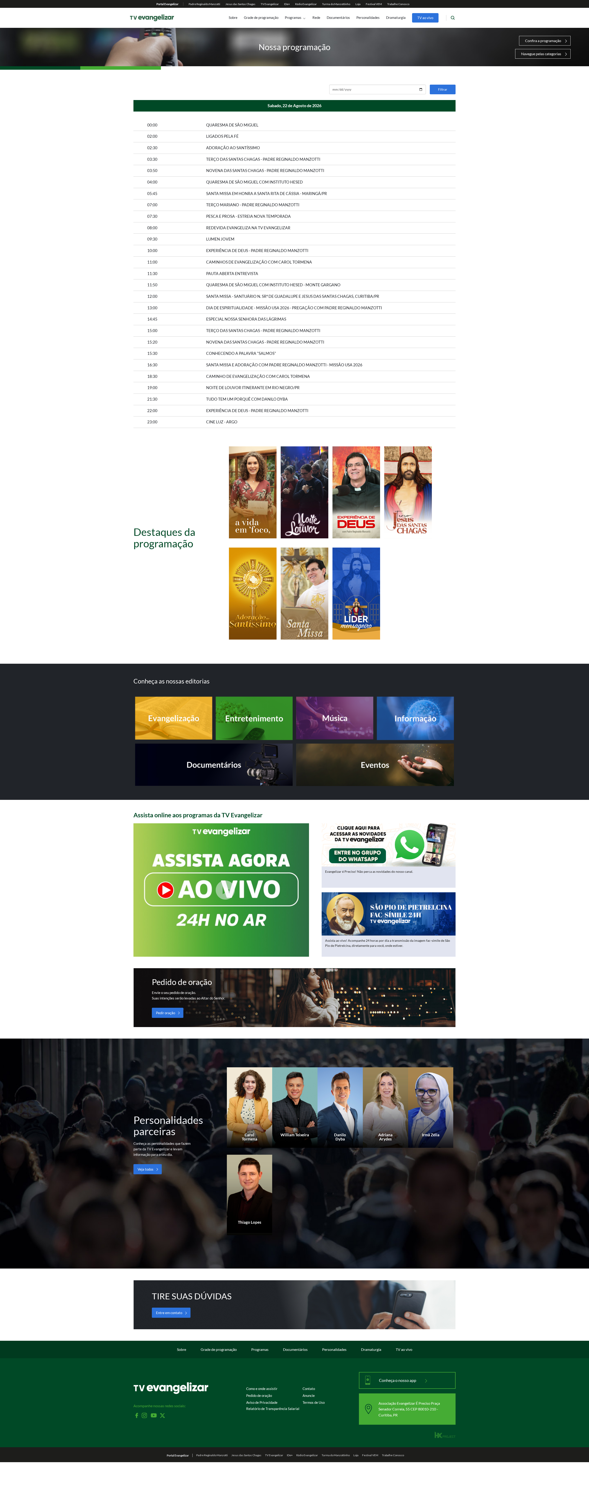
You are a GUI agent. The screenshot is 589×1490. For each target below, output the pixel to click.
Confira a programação (543, 40)
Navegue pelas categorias (541, 54)
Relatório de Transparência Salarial (272, 1409)
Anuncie (309, 1395)
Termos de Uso (314, 1402)
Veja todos (145, 1169)
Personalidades (368, 18)
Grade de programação (261, 18)
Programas (293, 18)
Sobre (233, 18)
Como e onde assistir (261, 1389)
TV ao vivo (425, 18)
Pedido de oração (259, 1395)
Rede (316, 18)
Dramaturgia (396, 18)
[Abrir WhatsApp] (577, 1478)
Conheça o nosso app (398, 1380)
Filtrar (442, 89)
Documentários (338, 18)
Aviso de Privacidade (261, 1402)
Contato (309, 1389)
